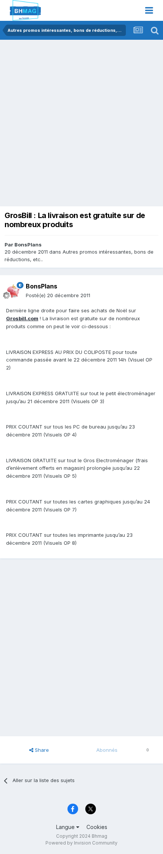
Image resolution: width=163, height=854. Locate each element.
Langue (66, 827)
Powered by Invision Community (81, 843)
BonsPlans (28, 245)
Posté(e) (58, 295)
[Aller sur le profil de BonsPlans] (13, 291)
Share (41, 750)
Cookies (96, 827)
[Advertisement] (81, 125)
